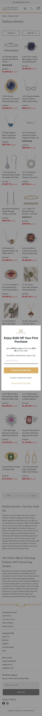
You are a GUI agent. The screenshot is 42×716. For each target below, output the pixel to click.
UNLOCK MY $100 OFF (21, 370)
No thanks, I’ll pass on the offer (21, 383)
